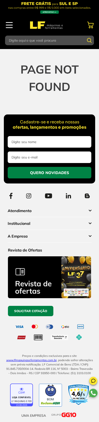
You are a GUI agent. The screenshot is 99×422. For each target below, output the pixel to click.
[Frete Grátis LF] (49, 7)
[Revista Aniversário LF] (49, 296)
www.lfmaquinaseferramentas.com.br (31, 360)
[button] (93, 381)
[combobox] (49, 40)
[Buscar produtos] (89, 40)
